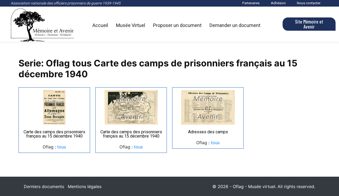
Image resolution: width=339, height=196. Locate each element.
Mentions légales (84, 186)
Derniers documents (44, 186)
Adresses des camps (208, 131)
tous (61, 146)
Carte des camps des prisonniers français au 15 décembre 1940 (54, 134)
